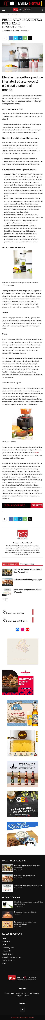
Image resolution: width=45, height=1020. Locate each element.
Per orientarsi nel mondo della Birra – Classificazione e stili (25, 923)
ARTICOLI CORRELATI (10, 564)
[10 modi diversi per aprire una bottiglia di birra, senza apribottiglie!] (7, 904)
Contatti (26, 996)
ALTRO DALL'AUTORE (27, 564)
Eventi (4, 594)
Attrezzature (15, 15)
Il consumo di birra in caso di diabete (25, 912)
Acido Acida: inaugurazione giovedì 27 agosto (28, 885)
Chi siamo (19, 996)
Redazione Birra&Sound (11, 30)
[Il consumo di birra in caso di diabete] (7, 914)
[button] (42, 10)
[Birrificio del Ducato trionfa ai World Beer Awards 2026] (7, 572)
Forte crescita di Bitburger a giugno (28, 580)
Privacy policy (24, 1017)
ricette (36, 452)
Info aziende (5, 15)
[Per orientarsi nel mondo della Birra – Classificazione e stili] (7, 924)
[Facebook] (22, 1010)
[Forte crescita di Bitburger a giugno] (7, 582)
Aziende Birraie (7, 574)
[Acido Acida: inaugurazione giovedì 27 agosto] (7, 592)
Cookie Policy (15, 1017)
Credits (31, 1017)
